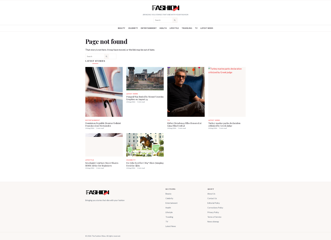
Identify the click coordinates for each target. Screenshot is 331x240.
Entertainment (149, 28)
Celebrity (133, 28)
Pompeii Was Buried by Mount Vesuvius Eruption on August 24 (145, 98)
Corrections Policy (215, 208)
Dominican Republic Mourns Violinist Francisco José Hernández (103, 124)
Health (163, 28)
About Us (211, 194)
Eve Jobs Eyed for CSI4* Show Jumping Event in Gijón (145, 164)
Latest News (206, 28)
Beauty (121, 28)
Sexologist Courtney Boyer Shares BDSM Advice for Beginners (101, 164)
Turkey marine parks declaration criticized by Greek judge (224, 124)
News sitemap (213, 222)
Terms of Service (214, 217)
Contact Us (212, 198)
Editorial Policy (213, 203)
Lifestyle (174, 28)
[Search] (174, 20)
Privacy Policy (213, 212)
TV (196, 28)
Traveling (187, 28)
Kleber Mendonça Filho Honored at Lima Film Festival (184, 124)
